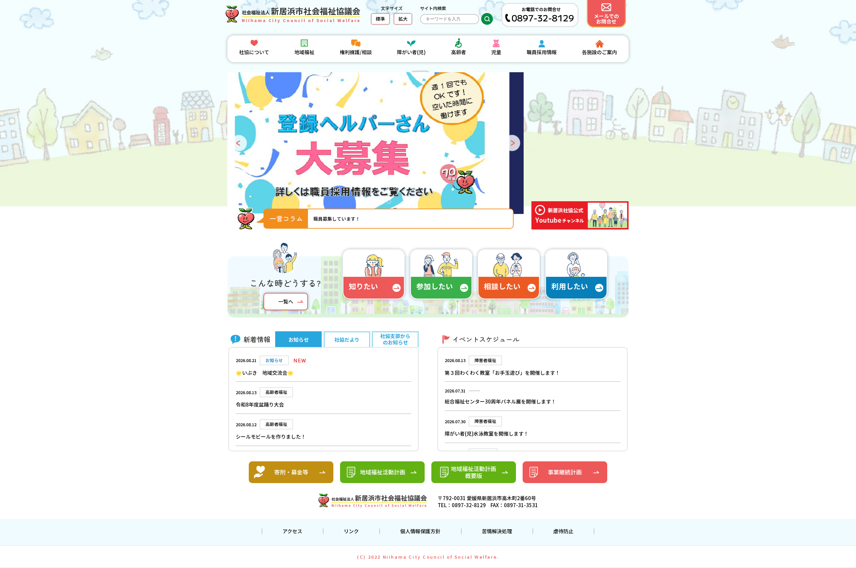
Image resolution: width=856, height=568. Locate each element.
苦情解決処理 (497, 531)
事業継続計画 (565, 472)
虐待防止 (563, 531)
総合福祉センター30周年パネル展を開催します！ (500, 401)
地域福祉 (304, 51)
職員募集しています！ (336, 218)
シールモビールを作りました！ (271, 436)
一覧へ (285, 301)
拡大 (403, 18)
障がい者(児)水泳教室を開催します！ (487, 433)
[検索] (487, 19)
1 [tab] (363, 203)
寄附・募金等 (291, 472)
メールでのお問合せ (606, 18)
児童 (496, 51)
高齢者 (458, 51)
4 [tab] (384, 203)
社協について (254, 51)
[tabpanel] (375, 143)
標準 (380, 18)
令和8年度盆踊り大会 (260, 404)
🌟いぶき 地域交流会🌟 (265, 372)
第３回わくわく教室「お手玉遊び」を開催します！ (502, 372)
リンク (351, 531)
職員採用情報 (542, 51)
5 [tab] (390, 203)
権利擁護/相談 (356, 51)
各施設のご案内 (599, 51)
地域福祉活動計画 (382, 472)
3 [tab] (377, 203)
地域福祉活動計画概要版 (473, 472)
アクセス (292, 531)
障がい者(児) (411, 51)
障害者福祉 (485, 360)
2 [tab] (370, 203)
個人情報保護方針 (420, 531)
